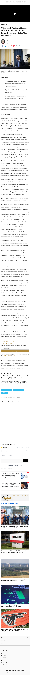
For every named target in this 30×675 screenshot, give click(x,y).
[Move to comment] (19, 46)
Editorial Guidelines (22, 402)
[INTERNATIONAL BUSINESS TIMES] (15, 2)
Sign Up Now (7, 497)
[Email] (16, 46)
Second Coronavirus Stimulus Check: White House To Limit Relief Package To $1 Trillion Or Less (14, 383)
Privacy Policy (16, 355)
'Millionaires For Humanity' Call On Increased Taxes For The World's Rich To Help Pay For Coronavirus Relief (14, 377)
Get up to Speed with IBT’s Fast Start (20, 495)
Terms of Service (7, 355)
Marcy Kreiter (11, 40)
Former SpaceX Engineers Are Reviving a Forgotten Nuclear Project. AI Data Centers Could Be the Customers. (14, 580)
